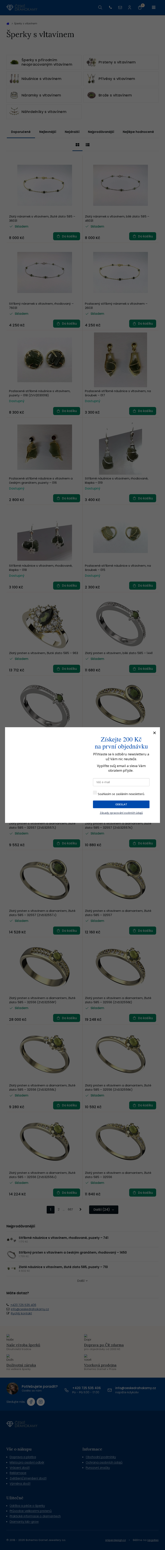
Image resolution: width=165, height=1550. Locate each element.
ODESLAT (121, 804)
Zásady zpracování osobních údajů (121, 813)
